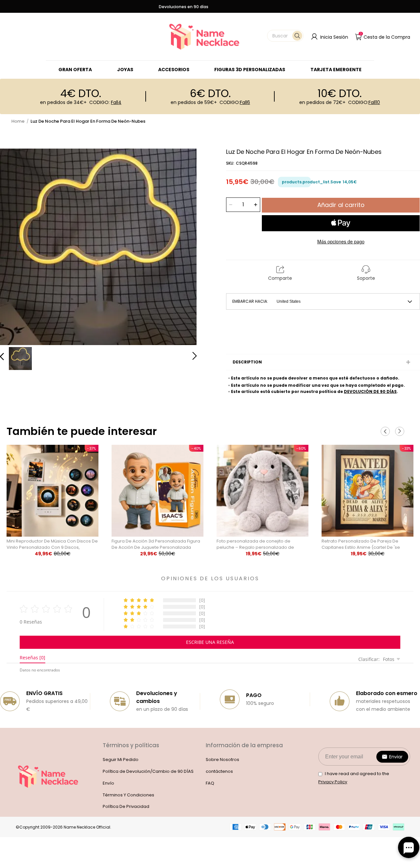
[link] (125, 69)
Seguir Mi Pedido (120, 759)
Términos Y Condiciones (128, 795)
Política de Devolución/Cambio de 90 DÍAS (148, 771)
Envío (108, 783)
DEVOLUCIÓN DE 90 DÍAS (370, 391)
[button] (285, 36)
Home (18, 121)
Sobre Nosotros (222, 759)
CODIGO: (105, 102)
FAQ (210, 783)
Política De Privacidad (126, 806)
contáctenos (219, 771)
